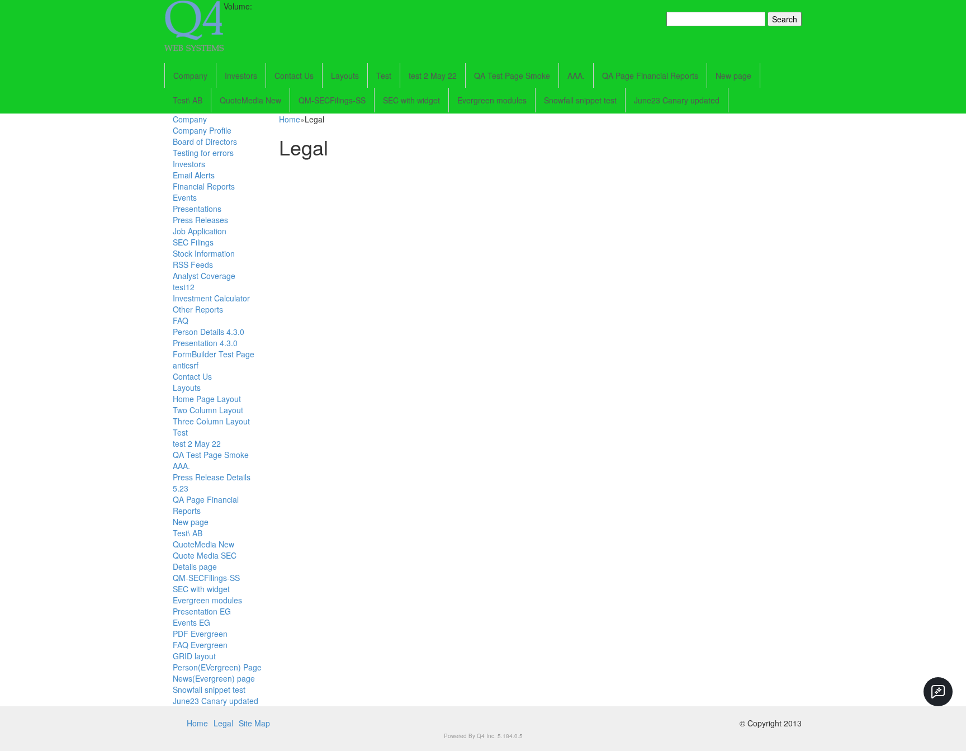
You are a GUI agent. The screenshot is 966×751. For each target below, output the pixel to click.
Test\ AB (187, 100)
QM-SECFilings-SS (332, 100)
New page (733, 75)
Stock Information (204, 253)
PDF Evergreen (200, 633)
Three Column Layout (211, 421)
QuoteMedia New (250, 100)
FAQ (180, 320)
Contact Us (294, 75)
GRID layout (194, 656)
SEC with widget (411, 100)
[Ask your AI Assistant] (938, 691)
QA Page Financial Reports (650, 75)
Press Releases (200, 219)
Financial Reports (204, 186)
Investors (241, 75)
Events (185, 197)
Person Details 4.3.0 (208, 331)
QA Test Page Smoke (512, 75)
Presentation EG (202, 611)
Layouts (345, 75)
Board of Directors (205, 141)
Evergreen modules (492, 100)
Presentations (197, 208)
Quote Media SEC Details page (204, 561)
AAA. (576, 75)
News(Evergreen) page (214, 678)
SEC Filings (193, 242)
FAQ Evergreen (200, 644)
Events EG (191, 622)
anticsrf (185, 365)
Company (190, 75)
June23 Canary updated (676, 100)
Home (289, 119)
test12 (184, 286)
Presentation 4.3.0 (205, 342)
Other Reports (198, 309)
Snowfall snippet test (580, 100)
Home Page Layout (207, 398)
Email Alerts (194, 175)
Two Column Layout (208, 409)
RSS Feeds (193, 264)
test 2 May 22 (433, 75)
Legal (223, 723)
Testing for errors (203, 152)
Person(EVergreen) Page (217, 667)
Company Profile (202, 130)
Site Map (254, 723)
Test (383, 75)
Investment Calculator (211, 298)
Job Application (199, 231)
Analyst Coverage (204, 275)
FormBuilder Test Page (213, 354)
